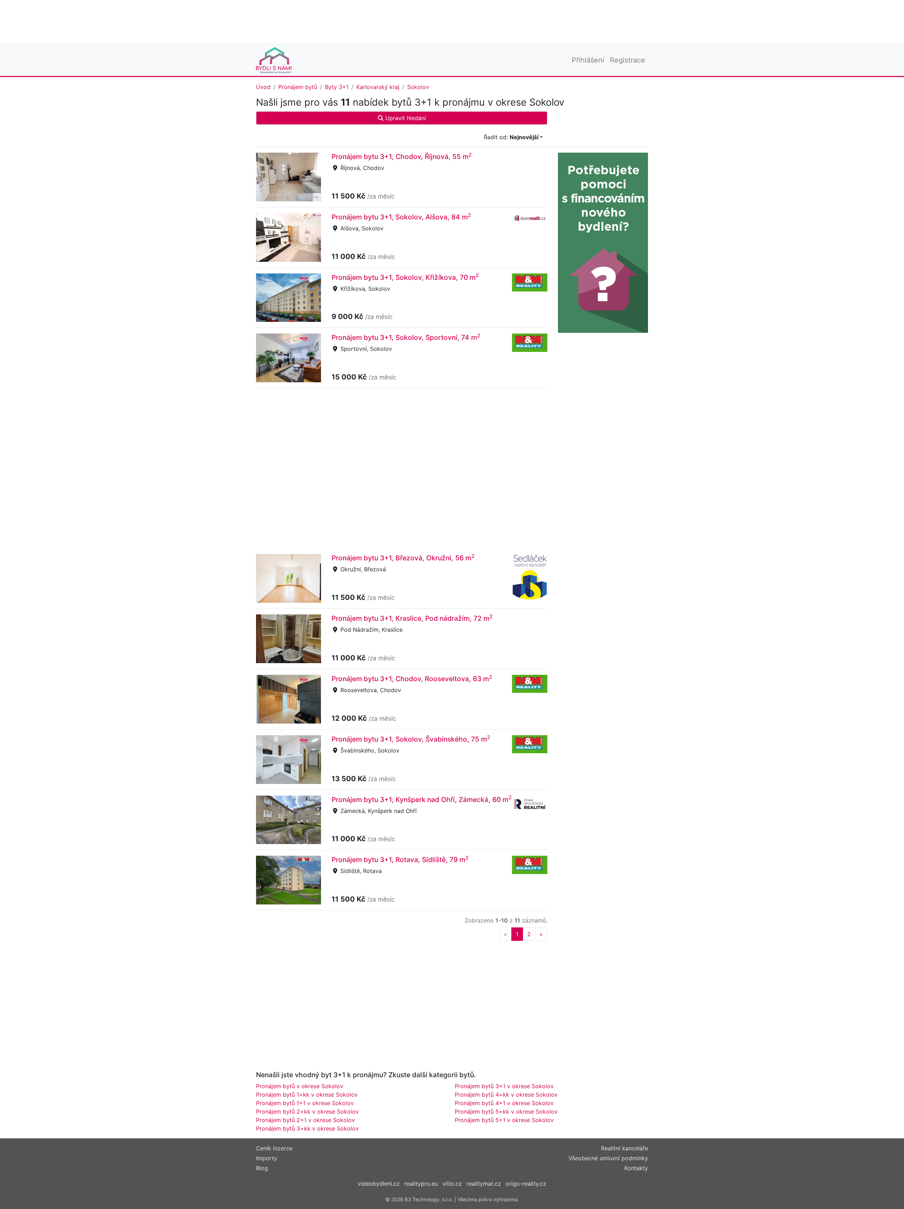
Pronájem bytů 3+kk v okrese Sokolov (307, 1128)
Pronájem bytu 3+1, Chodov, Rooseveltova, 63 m (412, 678)
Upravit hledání (404, 118)
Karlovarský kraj (377, 86)
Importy (266, 1158)
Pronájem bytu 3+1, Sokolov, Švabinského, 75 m (411, 739)
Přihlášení (588, 60)
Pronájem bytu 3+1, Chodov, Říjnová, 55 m (402, 156)
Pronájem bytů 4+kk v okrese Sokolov (506, 1094)
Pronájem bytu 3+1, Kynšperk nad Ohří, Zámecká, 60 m (422, 799)
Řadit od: (511, 137)
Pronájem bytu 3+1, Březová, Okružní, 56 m (403, 558)
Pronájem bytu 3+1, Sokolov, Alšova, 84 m (401, 217)
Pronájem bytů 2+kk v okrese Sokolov (307, 1111)
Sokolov (418, 86)
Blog (262, 1168)
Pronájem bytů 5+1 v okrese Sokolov (504, 1120)
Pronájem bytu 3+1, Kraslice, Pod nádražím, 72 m (412, 618)
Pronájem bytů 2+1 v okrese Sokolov (305, 1120)
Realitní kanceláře (624, 1148)
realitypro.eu (421, 1183)
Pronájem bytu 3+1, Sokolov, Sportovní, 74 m (406, 337)
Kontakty (636, 1168)
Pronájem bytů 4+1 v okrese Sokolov (504, 1103)
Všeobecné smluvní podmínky (608, 1158)
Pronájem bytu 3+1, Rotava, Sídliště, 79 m (400, 859)
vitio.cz (452, 1183)
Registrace (627, 60)
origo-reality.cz (526, 1183)
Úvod (263, 86)
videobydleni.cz (379, 1183)
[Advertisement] (452, 21)
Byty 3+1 (337, 86)
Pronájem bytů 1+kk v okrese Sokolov (307, 1094)
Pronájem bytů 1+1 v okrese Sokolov (305, 1103)
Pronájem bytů (297, 86)
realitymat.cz (483, 1183)
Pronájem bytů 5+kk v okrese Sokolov (506, 1111)
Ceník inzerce (274, 1148)
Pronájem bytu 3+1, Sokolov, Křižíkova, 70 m (405, 277)
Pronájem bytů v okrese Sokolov (299, 1086)
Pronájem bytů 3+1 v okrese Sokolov (504, 1086)
